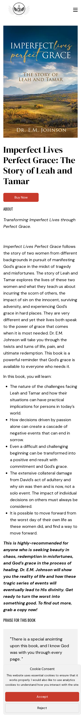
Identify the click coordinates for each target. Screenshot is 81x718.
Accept (42, 696)
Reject (42, 708)
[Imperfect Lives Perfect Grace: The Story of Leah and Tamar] (40, 82)
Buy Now (21, 197)
